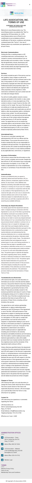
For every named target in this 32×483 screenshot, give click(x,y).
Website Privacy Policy (7, 468)
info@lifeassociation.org (17, 411)
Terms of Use (5, 470)
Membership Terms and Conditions (10, 472)
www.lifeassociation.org (16, 30)
